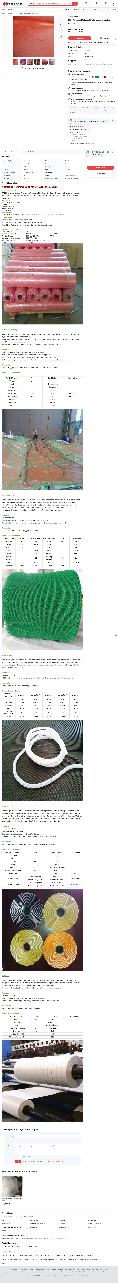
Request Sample (103, 42)
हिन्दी (84, 1271)
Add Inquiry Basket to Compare (34, 68)
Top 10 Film (62, 1260)
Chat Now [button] (106, 38)
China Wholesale (51, 1269)
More (3, 1263)
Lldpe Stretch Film (32, 1246)
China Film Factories (9, 1255)
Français (35, 1271)
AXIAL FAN (33, 1227)
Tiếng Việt (101, 1271)
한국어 (74, 1271)
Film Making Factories (60, 1255)
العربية (68, 1271)
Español (22, 1271)
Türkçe (95, 1271)
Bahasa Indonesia (110, 1271)
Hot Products (14, 1269)
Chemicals (62, 1224)
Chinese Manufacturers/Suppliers (37, 1269)
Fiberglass (62, 1220)
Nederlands (62, 1271)
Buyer (75, 9)
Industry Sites (70, 1269)
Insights (106, 1269)
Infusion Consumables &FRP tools (11, 1227)
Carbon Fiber (34, 1220)
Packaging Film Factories (43, 1255)
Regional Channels (80, 1269)
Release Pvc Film (91, 1255)
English (16, 1271)
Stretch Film (35, 13)
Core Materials (92, 1220)
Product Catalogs (28, 1216)
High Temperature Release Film (12, 1260)
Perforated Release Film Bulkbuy (89, 1260)
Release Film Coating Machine (46, 1260)
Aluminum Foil (92, 1227)
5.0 (93, 155)
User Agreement (69, 1275)
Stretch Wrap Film (8, 1246)
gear (3, 1220)
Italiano (50, 1271)
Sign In (71, 143)
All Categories (8, 9)
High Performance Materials (38, 1224)
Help (84, 9)
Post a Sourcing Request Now (55, 1161)
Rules (115, 9)
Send (17, 1161)
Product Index (90, 1269)
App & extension (94, 9)
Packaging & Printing (12, 13)
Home (3, 13)
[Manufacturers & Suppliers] (12, 4)
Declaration (78, 1275)
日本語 (79, 1271)
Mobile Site (99, 1269)
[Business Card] (113, 160)
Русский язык (42, 1271)
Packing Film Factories (25, 1255)
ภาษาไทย (89, 1271)
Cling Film (20, 1246)
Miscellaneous (63, 1227)
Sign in (114, 5)
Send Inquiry (80, 38)
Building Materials (7, 1224)
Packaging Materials (24, 13)
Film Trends (72, 1260)
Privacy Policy (86, 1275)
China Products (23, 1269)
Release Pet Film (29, 1260)
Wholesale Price (62, 1269)
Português (28, 1271)
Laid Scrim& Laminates (94, 1224)
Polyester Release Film (76, 1255)
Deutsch (56, 1271)
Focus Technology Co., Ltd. (47, 1275)
